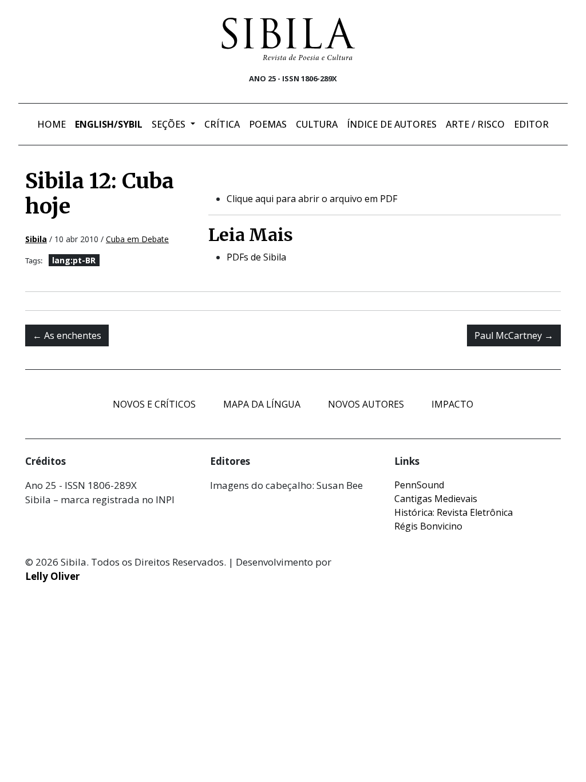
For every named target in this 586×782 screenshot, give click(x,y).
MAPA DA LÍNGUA (261, 404)
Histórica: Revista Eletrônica (453, 512)
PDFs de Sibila (256, 257)
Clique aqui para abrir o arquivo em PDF (312, 198)
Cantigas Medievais (435, 498)
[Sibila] (288, 39)
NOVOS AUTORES (366, 404)
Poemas (268, 124)
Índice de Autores (392, 124)
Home (51, 124)
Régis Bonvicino (428, 526)
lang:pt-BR (74, 260)
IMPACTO (452, 404)
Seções (170, 124)
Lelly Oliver (52, 576)
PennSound (419, 485)
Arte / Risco (475, 124)
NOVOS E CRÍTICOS (154, 404)
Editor (531, 124)
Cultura (317, 124)
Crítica (222, 124)
